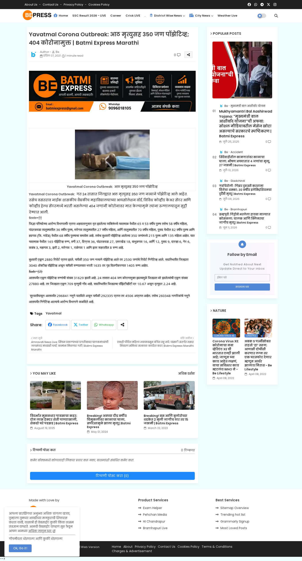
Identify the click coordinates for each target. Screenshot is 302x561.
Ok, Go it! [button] (20, 548)
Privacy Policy (74, 4)
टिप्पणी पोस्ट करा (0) (112, 475)
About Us (31, 4)
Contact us (51, 4)
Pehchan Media (155, 514)
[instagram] (275, 4)
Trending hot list (232, 514)
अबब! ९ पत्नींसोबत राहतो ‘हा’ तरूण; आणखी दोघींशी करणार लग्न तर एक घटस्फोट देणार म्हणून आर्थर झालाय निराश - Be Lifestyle (258, 355)
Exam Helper (152, 508)
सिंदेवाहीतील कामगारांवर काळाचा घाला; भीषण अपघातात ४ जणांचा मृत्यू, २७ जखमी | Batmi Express (244, 161)
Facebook (60, 325)
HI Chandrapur (154, 521)
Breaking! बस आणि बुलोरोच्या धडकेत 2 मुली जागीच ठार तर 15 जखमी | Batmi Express (166, 419)
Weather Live (227, 15)
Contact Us (166, 547)
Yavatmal (53, 313)
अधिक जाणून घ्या (40, 531)
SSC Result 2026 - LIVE (89, 15)
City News (202, 15)
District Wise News (167, 15)
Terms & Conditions (217, 547)
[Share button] (122, 325)
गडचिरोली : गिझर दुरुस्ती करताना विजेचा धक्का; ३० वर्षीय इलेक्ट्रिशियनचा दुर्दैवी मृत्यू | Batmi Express (245, 190)
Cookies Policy (98, 4)
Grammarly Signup (234, 521)
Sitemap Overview (234, 508)
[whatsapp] (255, 4)
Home (63, 15)
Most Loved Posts (233, 528)
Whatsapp (106, 325)
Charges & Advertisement (132, 551)
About (128, 547)
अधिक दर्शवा (186, 374)
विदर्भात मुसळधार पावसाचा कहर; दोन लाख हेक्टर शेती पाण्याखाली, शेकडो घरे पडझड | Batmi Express (54, 419)
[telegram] (262, 4)
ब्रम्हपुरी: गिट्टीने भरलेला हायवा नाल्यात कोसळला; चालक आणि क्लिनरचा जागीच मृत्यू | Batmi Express (244, 218)
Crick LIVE (133, 15)
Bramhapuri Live (155, 528)
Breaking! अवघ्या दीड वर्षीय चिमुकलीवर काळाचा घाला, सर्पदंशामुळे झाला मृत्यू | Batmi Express (109, 421)
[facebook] (249, 4)
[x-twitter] (268, 4)
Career (115, 15)
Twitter (83, 325)
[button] (276, 15)
